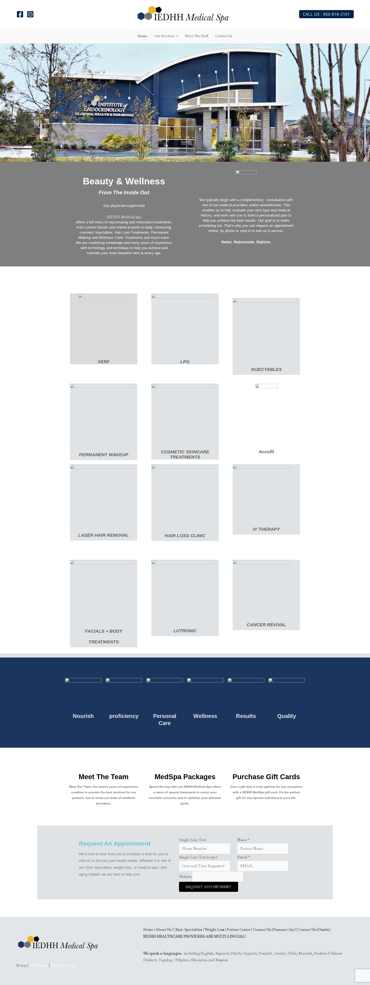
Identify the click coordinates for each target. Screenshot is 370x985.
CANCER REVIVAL (266, 624)
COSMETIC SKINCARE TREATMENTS (185, 454)
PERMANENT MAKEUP (103, 454)
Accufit (266, 451)
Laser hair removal (103, 535)
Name (243, 839)
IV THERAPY (266, 529)
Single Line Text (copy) (198, 857)
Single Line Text (192, 839)
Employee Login (64, 965)
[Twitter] (30, 14)
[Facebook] (20, 14)
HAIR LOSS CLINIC (185, 535)
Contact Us (223, 36)
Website (185, 876)
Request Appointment (208, 887)
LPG (184, 361)
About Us (163, 929)
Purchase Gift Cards (266, 777)
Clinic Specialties (187, 929)
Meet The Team (103, 777)
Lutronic (185, 630)
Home (142, 36)
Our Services (164, 36)
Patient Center (239, 929)
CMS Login (38, 965)
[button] (326, 14)
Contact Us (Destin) (314, 929)
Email (243, 857)
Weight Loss (214, 929)
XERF (104, 361)
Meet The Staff (196, 36)
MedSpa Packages (185, 777)
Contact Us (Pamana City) (274, 929)
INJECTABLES (266, 369)
